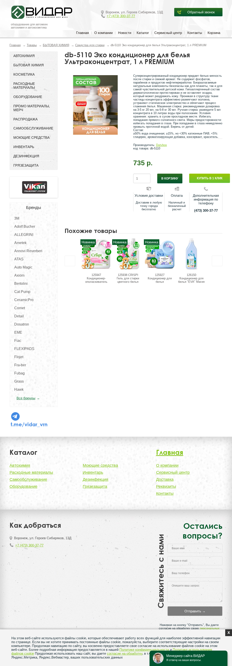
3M (16, 218)
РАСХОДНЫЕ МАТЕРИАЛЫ (24, 85)
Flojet (18, 357)
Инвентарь (93, 472)
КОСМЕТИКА (24, 74)
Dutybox (161, 145)
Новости (124, 33)
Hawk (19, 389)
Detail (19, 316)
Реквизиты (166, 486)
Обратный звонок (201, 12)
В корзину (169, 178)
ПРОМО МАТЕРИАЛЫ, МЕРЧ (31, 108)
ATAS (19, 259)
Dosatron (21, 324)
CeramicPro (24, 300)
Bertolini (21, 283)
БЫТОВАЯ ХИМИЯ (56, 45)
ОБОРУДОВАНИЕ (27, 97)
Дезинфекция (95, 479)
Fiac (17, 341)
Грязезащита (95, 486)
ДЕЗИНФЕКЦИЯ (26, 156)
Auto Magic (23, 267)
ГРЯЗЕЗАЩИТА (26, 165)
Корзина (214, 33)
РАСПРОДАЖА (25, 119)
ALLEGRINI (23, 235)
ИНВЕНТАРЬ (23, 147)
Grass (19, 381)
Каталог (143, 33)
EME (18, 332)
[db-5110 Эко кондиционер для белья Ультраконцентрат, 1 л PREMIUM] (95, 105)
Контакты (194, 33)
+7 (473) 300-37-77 (121, 16)
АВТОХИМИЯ (24, 56)
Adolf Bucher (24, 226)
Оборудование (23, 486)
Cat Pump (22, 292)
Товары (32, 45)
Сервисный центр (168, 33)
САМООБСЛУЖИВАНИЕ (33, 128)
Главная (82, 33)
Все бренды (26, 398)
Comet (19, 308)
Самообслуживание (28, 479)
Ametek (20, 243)
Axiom (19, 275)
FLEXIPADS (24, 349)
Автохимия (20, 465)
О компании (103, 33)
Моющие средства (100, 465)
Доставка (165, 479)
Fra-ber (20, 365)
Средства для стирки (89, 45)
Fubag (19, 373)
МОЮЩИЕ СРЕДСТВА (31, 137)
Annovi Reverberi (28, 251)
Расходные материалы (31, 472)
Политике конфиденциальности (144, 650)
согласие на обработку (124, 653)
